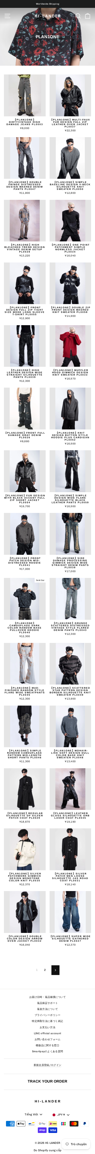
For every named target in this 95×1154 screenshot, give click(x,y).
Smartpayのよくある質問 (47, 1051)
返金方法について (47, 1009)
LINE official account (47, 1033)
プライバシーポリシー (48, 1015)
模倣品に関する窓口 (47, 1045)
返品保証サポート (47, 1003)
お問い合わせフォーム (48, 1039)
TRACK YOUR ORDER (47, 1081)
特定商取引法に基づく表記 (47, 1021)
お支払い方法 (47, 1027)
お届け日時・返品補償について (47, 997)
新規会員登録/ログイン (47, 1065)
